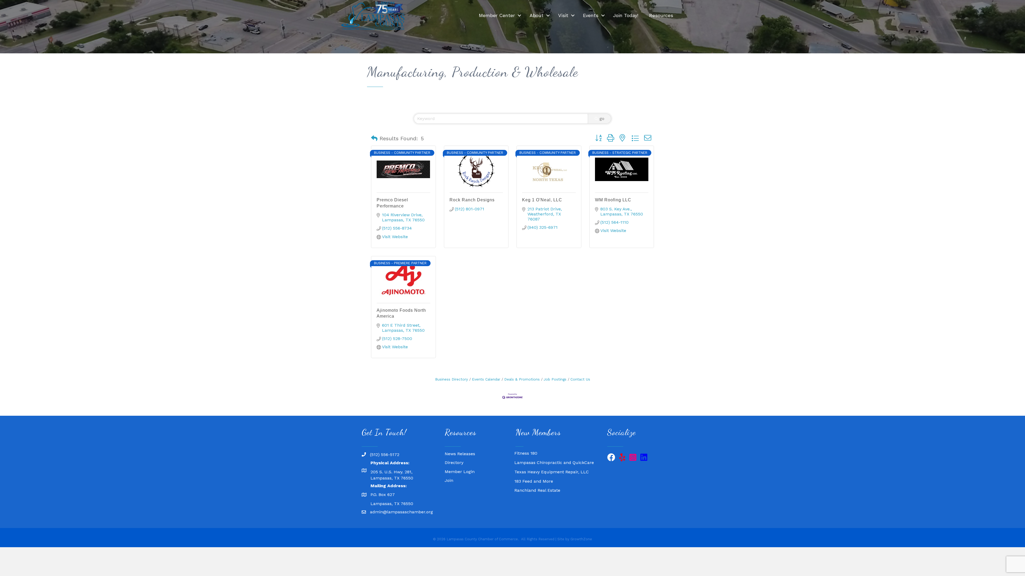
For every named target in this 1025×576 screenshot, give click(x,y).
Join (449, 480)
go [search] (602, 118)
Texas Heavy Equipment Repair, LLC (551, 462)
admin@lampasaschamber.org (401, 511)
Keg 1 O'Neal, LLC (542, 200)
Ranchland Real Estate (537, 480)
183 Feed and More (533, 471)
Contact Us (580, 379)
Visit (563, 15)
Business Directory (451, 379)
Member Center (497, 15)
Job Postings (555, 379)
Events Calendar (486, 379)
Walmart (523, 490)
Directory (454, 462)
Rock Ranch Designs (472, 200)
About (536, 15)
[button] (374, 138)
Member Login (460, 471)
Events (590, 15)
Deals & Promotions (522, 379)
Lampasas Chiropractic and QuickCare (554, 453)
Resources (661, 15)
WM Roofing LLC (613, 200)
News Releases (460, 453)
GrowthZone (581, 539)
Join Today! (625, 15)
